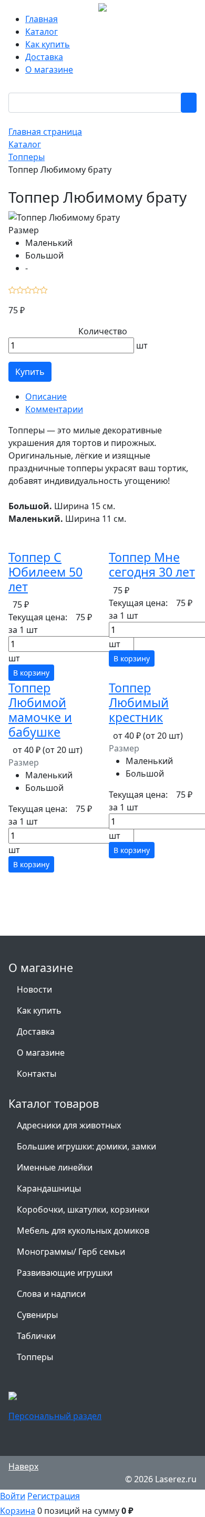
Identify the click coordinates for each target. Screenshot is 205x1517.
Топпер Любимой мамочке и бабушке (40, 709)
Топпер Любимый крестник (139, 702)
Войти (12, 1496)
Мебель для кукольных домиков (83, 1230)
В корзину (31, 673)
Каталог (41, 31)
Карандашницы (49, 1188)
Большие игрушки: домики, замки (86, 1146)
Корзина (17, 1510)
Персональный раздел (54, 1416)
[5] (44, 289)
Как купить (47, 44)
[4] (36, 289)
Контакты (36, 1073)
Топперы (35, 1357)
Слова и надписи (51, 1294)
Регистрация (53, 1496)
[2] (20, 289)
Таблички (36, 1336)
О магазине (49, 69)
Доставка (44, 57)
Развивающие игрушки (64, 1272)
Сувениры (37, 1315)
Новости (34, 989)
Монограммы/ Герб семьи (71, 1251)
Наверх (23, 1466)
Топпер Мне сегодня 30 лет (152, 564)
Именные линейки (55, 1167)
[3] (28, 289)
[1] (12, 289)
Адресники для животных (69, 1125)
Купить (30, 372)
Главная (41, 19)
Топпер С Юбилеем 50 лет (45, 572)
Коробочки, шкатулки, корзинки (83, 1209)
